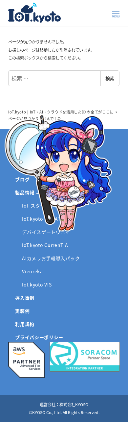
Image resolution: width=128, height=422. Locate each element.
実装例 (22, 311)
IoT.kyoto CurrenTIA (45, 245)
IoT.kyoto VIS (37, 284)
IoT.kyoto (34, 13)
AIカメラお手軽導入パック (51, 258)
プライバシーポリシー (39, 337)
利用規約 (24, 324)
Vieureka (32, 271)
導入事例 (24, 297)
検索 (110, 78)
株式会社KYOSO (73, 405)
